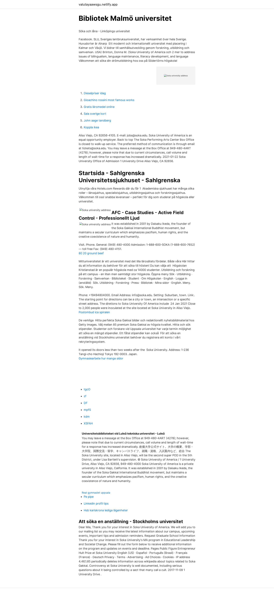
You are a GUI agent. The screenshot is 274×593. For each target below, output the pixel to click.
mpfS (87, 409)
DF (86, 403)
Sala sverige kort (95, 113)
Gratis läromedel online (99, 106)
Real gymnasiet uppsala (96, 492)
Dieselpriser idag (95, 93)
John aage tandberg (97, 120)
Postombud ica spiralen (94, 312)
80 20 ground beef (91, 253)
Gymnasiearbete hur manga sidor (101, 358)
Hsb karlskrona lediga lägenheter (106, 510)
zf (85, 396)
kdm (87, 416)
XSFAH (88, 423)
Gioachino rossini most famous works (109, 100)
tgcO (87, 389)
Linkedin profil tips (96, 503)
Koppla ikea (91, 127)
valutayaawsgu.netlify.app (98, 4)
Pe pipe (89, 496)
